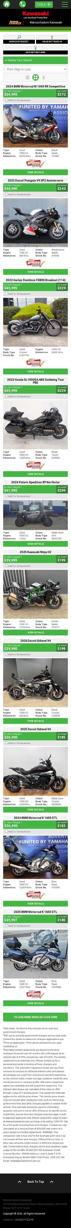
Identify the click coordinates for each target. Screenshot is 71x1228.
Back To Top (35, 1181)
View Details (35, 172)
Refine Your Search (18, 60)
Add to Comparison (19, 100)
